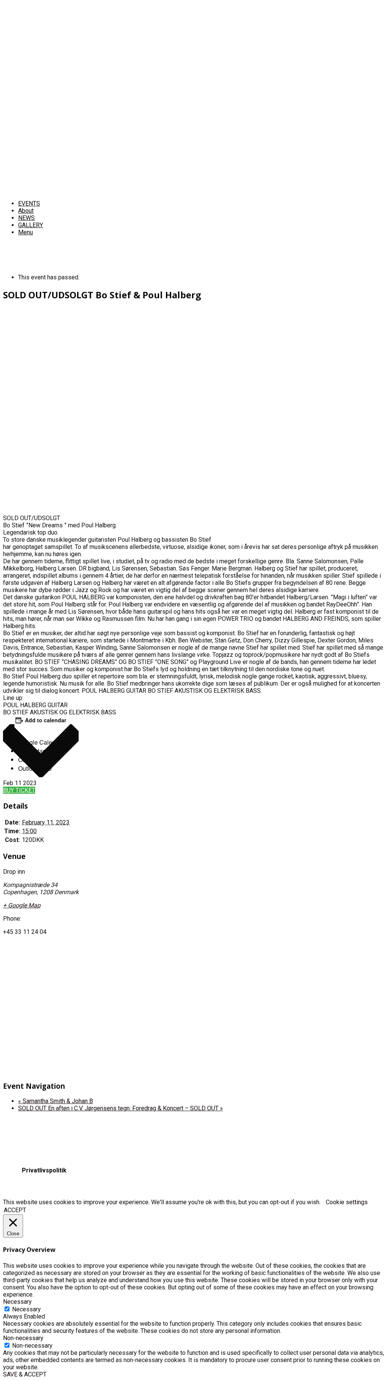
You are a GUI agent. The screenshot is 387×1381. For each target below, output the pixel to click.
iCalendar (31, 751)
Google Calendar (41, 742)
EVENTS (29, 203)
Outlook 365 (34, 759)
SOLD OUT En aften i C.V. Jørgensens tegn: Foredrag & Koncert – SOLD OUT (120, 1108)
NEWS (26, 217)
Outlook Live (35, 768)
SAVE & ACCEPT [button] (24, 1374)
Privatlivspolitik (44, 1170)
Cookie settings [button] (347, 1202)
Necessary (26, 1309)
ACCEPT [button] (15, 1210)
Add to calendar (45, 720)
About (26, 210)
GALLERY (30, 225)
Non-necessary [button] (23, 1338)
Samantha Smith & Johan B (55, 1101)
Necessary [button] (17, 1301)
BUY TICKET (19, 790)
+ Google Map (21, 905)
